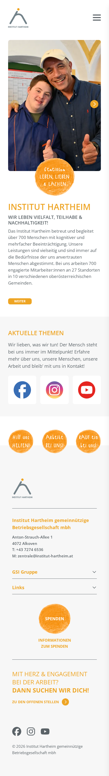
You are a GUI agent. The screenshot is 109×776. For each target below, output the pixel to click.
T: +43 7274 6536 (27, 549)
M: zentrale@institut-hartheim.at (42, 556)
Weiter (20, 301)
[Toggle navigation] (97, 14)
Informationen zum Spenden (54, 643)
